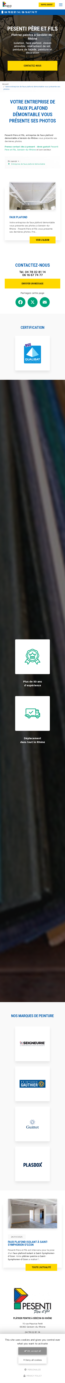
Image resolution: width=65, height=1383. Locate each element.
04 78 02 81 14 (12, 12)
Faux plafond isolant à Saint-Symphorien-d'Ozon (28, 1243)
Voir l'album (42, 240)
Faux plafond (18, 217)
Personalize (34, 1369)
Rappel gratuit (47, 5)
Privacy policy (34, 1375)
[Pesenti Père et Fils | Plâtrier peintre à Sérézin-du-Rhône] (7, 5)
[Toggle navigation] (60, 5)
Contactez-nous (32, 65)
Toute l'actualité (41, 1267)
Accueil (5, 84)
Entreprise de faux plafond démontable (28, 164)
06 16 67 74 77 (29, 12)
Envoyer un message (32, 283)
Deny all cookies (33, 1360)
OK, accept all (34, 1351)
